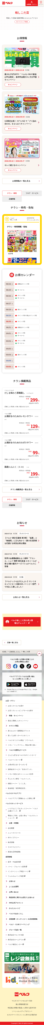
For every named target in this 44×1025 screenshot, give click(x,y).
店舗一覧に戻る (12, 642)
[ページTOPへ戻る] (39, 653)
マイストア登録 (23, 22)
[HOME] (7, 3)
